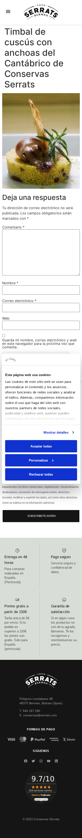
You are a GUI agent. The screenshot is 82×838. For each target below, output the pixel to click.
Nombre (10, 283)
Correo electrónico (19, 300)
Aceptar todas (41, 446)
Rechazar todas (41, 474)
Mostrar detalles (56, 432)
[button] (8, 11)
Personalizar (38, 460)
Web (5, 318)
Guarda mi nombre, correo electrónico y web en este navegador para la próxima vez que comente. (39, 343)
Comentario (13, 227)
